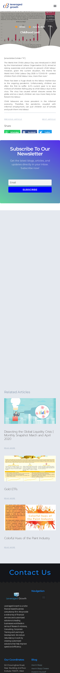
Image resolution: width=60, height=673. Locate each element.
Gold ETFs (10, 489)
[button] (55, 5)
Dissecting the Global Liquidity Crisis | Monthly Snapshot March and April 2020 (28, 435)
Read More (9, 448)
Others (22, 27)
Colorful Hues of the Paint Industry (27, 538)
